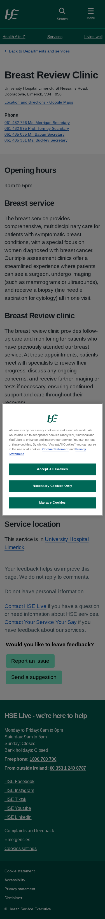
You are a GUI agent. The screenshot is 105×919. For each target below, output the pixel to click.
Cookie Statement (55, 449)
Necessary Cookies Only (52, 486)
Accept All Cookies (52, 469)
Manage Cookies (52, 502)
